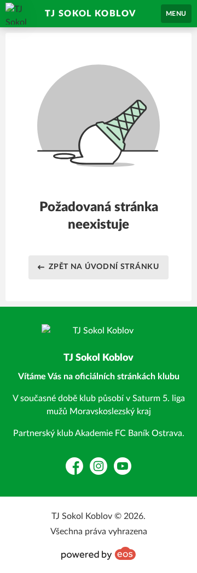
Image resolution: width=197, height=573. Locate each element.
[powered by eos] (98, 553)
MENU (176, 13)
